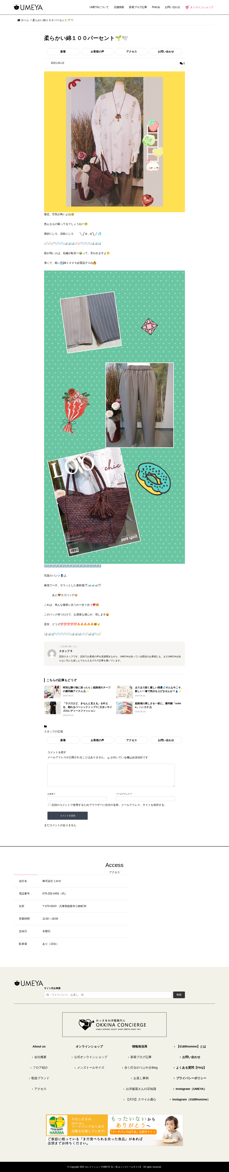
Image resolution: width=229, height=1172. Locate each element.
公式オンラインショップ (89, 1057)
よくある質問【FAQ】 (190, 1067)
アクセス (131, 51)
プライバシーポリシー (190, 1078)
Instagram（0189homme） (190, 1099)
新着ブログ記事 (138, 7)
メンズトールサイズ (89, 1067)
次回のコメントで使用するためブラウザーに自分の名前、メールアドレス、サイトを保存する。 (109, 804)
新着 (63, 51)
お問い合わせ (166, 51)
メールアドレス (123, 794)
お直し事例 (140, 1078)
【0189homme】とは (190, 1046)
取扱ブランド (39, 1078)
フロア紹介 (39, 1067)
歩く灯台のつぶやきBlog (140, 1067)
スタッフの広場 (53, 731)
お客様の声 (97, 51)
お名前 (50, 794)
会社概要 (39, 1057)
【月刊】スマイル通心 (139, 1099)
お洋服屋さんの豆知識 (139, 1089)
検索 (179, 994)
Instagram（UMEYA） (190, 1089)
